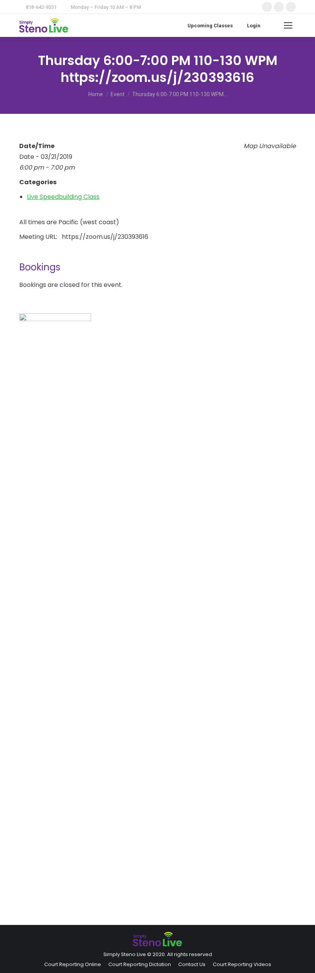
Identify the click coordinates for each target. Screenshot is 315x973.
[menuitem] (72, 964)
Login (253, 25)
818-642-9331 (41, 7)
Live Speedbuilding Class (63, 196)
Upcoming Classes (210, 25)
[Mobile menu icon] (288, 25)
